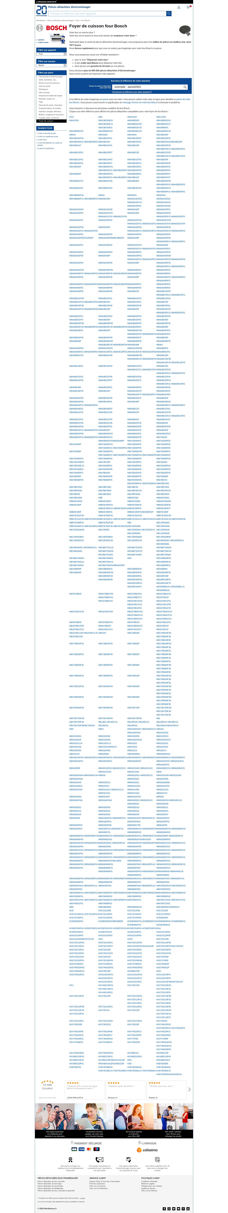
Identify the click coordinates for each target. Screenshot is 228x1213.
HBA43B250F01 (76, 163)
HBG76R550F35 (76, 697)
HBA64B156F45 (76, 391)
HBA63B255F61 (134, 327)
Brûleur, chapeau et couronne (51, 115)
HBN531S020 (133, 793)
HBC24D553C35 (105, 540)
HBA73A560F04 (105, 458)
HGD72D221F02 (134, 953)
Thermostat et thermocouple (51, 77)
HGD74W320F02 (105, 967)
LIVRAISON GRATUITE (46, 2)
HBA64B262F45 (134, 437)
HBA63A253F (104, 227)
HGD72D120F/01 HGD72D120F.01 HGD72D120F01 (76, 946)
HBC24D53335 (133, 526)
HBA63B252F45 (134, 316)
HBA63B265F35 (134, 341)
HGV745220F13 (134, 1031)
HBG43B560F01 (105, 569)
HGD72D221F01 (105, 953)
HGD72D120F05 (134, 942)
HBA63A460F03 (134, 288)
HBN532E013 (75, 811)
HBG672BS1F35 (105, 611)
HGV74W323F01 (76, 1053)
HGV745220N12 (76, 1039)
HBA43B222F (133, 152)
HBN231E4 (132, 747)
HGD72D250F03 (76, 960)
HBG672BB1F (75, 594)
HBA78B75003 (104, 490)
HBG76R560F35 (76, 708)
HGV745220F (133, 1024)
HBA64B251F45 (134, 423)
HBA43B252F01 (134, 167)
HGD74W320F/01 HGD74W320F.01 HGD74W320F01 (77, 971)
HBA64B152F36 (134, 377)
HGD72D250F (162, 957)
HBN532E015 (104, 811)
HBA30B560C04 (134, 131)
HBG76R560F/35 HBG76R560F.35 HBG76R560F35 (163, 700)
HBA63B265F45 (163, 341)
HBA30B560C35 (163, 131)
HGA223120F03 (105, 935)
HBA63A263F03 (105, 252)
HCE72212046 (104, 910)
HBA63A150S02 (163, 202)
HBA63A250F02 (105, 220)
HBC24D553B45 (163, 537)
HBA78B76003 (133, 494)
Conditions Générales (149, 1181)
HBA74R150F (104, 462)
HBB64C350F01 (105, 512)
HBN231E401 (162, 747)
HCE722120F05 (134, 918)
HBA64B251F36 (105, 423)
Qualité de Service (148, 1188)
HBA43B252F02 (163, 167)
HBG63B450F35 (134, 572)
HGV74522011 (104, 1024)
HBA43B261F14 (76, 181)
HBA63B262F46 (105, 337)
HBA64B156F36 (163, 387)
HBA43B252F (75, 167)
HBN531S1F (161, 793)
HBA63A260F (133, 238)
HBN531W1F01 (134, 797)
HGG (158, 971)
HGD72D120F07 (105, 946)
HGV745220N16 (105, 1039)
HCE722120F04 (105, 918)
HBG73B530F (133, 643)
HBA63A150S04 (76, 209)
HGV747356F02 (105, 1042)
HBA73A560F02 (163, 455)
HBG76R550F (133, 686)
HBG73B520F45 (105, 643)
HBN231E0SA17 (163, 740)
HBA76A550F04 (163, 466)
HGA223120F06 (134, 935)
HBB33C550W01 (163, 501)
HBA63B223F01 (134, 302)
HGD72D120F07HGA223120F (140, 946)
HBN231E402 (75, 750)
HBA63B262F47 (134, 337)
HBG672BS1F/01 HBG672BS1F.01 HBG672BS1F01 (134, 604)
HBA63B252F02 (105, 316)
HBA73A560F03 (76, 458)
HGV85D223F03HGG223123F (111, 1060)
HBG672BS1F (162, 597)
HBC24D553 (103, 530)
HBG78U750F (133, 708)
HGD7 (130, 939)
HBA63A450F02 (163, 270)
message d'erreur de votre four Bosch (139, 102)
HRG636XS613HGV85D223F (111, 1063)
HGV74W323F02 (105, 1053)
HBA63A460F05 (76, 291)
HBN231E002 (162, 732)
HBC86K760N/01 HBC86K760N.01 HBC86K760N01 (76, 561)
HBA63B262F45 (76, 337)
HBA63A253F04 (134, 234)
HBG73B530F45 (105, 654)
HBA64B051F (162, 348)
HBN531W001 (75, 797)
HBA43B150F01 (105, 138)
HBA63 (101, 195)
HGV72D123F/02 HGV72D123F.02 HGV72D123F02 (163, 999)
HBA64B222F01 (76, 419)
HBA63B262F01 (163, 330)
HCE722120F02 (134, 914)
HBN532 (160, 797)
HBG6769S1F (162, 629)
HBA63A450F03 (134, 273)
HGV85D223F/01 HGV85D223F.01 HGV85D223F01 (76, 1060)
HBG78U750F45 (105, 718)
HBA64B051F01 (163, 352)
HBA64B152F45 (163, 377)
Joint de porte (44, 86)
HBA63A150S (104, 199)
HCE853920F (162, 918)
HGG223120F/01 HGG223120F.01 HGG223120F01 (105, 978)
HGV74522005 (75, 1024)
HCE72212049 (133, 910)
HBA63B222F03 (163, 298)
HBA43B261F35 (105, 181)
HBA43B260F (75, 174)
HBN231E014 (162, 736)
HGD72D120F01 (105, 942)
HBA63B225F (162, 302)
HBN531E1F (103, 786)
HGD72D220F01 (134, 950)
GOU (71, 117)
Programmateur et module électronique (50, 108)
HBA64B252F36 (163, 426)
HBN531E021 (133, 782)
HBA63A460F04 (163, 288)
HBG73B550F (133, 654)
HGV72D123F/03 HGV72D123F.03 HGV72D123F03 (76, 1010)
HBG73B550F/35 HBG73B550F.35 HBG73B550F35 (163, 658)
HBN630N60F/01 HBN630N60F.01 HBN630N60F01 (105, 868)
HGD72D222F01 (134, 957)
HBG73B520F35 (76, 643)
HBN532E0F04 (75, 825)
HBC (129, 522)
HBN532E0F (74, 818)
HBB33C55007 (104, 501)
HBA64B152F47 (105, 380)
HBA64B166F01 (76, 409)
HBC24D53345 (162, 526)
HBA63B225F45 (134, 305)
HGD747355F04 (134, 964)
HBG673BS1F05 (76, 626)
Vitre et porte (44, 92)
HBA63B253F (104, 320)
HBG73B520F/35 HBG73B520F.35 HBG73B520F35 (163, 636)
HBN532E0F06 (104, 825)
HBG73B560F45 (105, 676)
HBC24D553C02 (76, 540)
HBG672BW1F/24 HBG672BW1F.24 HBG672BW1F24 (164, 615)
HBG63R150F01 (163, 579)
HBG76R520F (133, 676)
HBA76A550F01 (105, 466)
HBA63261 (161, 195)
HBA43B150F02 (134, 138)
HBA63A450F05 (76, 277)
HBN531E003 (75, 782)
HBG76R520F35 (76, 686)
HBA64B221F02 (76, 412)
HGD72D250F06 (134, 960)
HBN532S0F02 (75, 829)
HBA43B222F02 (105, 159)
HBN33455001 (133, 754)
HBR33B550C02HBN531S (167, 907)
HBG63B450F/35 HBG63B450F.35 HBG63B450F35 (105, 576)
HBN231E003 (75, 736)
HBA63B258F (162, 327)
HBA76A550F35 (163, 469)
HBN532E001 (75, 807)
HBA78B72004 (104, 487)
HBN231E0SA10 (134, 740)
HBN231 (160, 729)
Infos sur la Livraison (97, 1186)
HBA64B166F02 (105, 409)
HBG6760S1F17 (134, 629)
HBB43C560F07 (163, 508)
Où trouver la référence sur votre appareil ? (132, 92)
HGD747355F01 (76, 964)
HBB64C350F (75, 512)
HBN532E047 (162, 814)
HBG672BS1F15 (163, 608)
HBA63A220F (133, 209)
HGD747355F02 (105, 964)
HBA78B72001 (162, 483)
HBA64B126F (162, 355)
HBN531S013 (162, 789)
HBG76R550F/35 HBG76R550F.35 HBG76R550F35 (163, 690)
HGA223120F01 (163, 932)
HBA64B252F (162, 423)
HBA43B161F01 (105, 145)
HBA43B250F (162, 159)
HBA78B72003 (75, 487)
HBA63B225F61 (163, 305)
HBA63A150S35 (105, 209)
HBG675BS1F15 (76, 629)
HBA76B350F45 (134, 476)
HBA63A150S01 (163, 199)
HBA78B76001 (104, 494)
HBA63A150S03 (163, 206)
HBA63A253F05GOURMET (81, 238)
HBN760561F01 (134, 900)
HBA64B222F (133, 412)
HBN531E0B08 (163, 782)
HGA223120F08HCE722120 (81, 939)
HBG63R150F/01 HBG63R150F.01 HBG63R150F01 (134, 583)
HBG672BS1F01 (163, 601)
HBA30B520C (133, 120)
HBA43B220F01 (76, 152)
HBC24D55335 (162, 530)
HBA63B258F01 (76, 330)
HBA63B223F (104, 302)
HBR (71, 907)
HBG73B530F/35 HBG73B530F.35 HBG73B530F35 (163, 647)
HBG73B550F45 (105, 665)
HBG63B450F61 (134, 576)
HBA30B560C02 (105, 131)
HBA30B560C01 (76, 131)
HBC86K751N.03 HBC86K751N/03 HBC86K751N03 (105, 551)
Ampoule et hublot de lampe (50, 96)
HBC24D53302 (162, 522)
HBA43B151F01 (134, 142)
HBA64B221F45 (105, 412)
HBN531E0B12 (75, 786)
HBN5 (159, 772)
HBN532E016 (133, 811)
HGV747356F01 (76, 1042)
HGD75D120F (104, 971)
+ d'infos (82, 1198)
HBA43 (72, 135)
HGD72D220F (104, 950)
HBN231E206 (75, 747)
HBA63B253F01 (134, 320)
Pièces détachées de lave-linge (49, 1184)
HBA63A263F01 (163, 248)
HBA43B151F (104, 142)
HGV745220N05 (163, 1035)
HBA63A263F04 (134, 252)
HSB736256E (162, 1063)
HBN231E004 (104, 736)
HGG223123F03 (163, 978)
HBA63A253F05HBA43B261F (111, 238)
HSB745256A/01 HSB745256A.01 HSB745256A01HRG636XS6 (169, 1070)
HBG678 (102, 633)
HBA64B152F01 (76, 377)
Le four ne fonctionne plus (47, 133)
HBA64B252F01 (105, 426)
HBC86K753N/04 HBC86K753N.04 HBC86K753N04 (163, 551)
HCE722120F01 (105, 914)
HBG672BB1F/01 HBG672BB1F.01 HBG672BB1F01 (105, 597)
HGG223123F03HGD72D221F (169, 982)
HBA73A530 (161, 437)
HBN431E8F (74, 768)
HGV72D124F (133, 1010)
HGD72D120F (162, 939)
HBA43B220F (133, 145)
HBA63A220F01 (163, 209)
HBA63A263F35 (76, 256)
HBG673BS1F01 (163, 622)
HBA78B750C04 (134, 490)
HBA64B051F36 (105, 355)
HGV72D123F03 (163, 1007)
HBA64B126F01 (76, 366)
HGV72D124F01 (76, 1021)
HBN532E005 (104, 807)
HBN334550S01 (163, 754)
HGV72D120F (133, 985)
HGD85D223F (133, 971)
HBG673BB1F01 (105, 622)
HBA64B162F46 (105, 398)
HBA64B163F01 (105, 401)
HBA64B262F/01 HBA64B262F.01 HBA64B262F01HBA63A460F (111, 437)
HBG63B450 (161, 569)
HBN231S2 (132, 750)
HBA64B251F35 (76, 423)
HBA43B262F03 (134, 188)
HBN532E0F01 (162, 818)
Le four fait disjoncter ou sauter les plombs (50, 144)
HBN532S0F (161, 825)
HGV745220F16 (76, 1035)
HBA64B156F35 (134, 387)
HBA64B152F (162, 366)
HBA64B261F (104, 430)
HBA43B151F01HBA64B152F (169, 142)
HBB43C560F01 (134, 508)
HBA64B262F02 (163, 433)
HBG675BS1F (162, 626)
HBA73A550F (75, 444)
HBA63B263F (162, 337)
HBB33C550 (132, 498)
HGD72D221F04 (76, 957)
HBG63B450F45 (163, 572)
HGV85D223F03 (163, 1056)
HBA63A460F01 (134, 284)
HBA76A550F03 (134, 466)
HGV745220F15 (163, 1031)
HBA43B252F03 (134, 170)
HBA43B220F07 (105, 152)
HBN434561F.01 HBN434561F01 (170, 768)
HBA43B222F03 (134, 159)
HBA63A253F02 (76, 234)
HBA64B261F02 (134, 430)
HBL (158, 718)
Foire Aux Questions (97, 1184)
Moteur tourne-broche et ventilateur (49, 83)
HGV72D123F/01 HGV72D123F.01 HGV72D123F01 (134, 999)
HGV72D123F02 (134, 1007)
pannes (41, 40)
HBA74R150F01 (134, 462)
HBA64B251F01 (163, 419)
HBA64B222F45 (105, 419)
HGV (71, 985)
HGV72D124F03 (134, 1021)
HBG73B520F (133, 633)
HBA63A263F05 (163, 252)
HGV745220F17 (105, 1035)
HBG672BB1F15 (163, 594)
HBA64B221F (133, 409)
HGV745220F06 (76, 1031)
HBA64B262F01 (134, 433)
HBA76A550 (161, 462)
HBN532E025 (75, 814)
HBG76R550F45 (105, 697)
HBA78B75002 (75, 490)
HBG (129, 558)
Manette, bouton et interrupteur (47, 99)
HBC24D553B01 (76, 537)
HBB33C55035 (133, 501)
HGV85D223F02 (134, 1056)
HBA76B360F (162, 476)
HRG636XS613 (163, 1060)
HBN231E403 (104, 750)
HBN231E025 (75, 740)
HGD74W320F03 (134, 967)
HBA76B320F (104, 473)
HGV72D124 (103, 1010)
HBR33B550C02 (134, 907)
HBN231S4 (161, 750)
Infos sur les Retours (149, 1191)
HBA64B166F (133, 401)
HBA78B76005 (75, 498)
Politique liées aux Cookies (151, 1186)
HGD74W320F (162, 964)
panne (106, 99)
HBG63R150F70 (163, 583)
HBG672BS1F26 (76, 611)
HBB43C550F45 (163, 505)
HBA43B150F (162, 135)
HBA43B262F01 (76, 188)
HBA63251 (132, 195)
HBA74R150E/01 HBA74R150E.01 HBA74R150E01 (76, 465)
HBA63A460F (133, 277)
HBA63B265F (75, 341)
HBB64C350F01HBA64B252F (140, 512)
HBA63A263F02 (76, 252)
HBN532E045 (133, 814)
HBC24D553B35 (134, 537)
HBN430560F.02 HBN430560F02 (170, 757)
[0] (188, 8)
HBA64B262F (162, 430)
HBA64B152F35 (105, 377)
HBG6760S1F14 (105, 629)
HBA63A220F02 (76, 213)
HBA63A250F (133, 213)
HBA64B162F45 (76, 398)
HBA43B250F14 (134, 163)
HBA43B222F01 (76, 159)
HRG (129, 1060)
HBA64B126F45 (105, 366)
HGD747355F (162, 960)
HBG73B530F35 (76, 654)
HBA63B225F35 (105, 305)
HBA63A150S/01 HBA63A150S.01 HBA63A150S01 (134, 202)
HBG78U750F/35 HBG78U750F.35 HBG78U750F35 (163, 711)
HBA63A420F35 (105, 263)
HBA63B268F (133, 345)
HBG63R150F (162, 576)
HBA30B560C (162, 127)
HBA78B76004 (162, 494)
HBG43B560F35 (134, 569)
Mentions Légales (148, 1184)
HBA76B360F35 (76, 480)
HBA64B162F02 (163, 394)
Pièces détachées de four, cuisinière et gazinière (56, 1191)
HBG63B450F (75, 572)
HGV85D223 (132, 1053)
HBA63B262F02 (163, 334)
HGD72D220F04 (76, 953)
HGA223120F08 (163, 935)
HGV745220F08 (105, 1031)
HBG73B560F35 (76, 676)
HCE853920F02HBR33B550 (110, 921)
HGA (158, 928)
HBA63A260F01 (76, 245)
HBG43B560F (75, 569)
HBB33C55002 (75, 501)
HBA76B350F (75, 476)
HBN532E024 (162, 811)
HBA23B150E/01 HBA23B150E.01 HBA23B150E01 (105, 124)
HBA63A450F (133, 263)
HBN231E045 (104, 740)
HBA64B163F (162, 398)
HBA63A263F (162, 245)
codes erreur (43, 42)
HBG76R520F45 (105, 686)
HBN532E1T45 (133, 825)
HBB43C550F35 (134, 505)
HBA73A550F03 (163, 444)
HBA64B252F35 (134, 426)
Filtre (41, 102)
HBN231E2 (132, 743)
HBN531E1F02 (162, 786)
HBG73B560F (133, 665)
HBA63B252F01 (76, 316)
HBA (100, 117)
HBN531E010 (104, 782)
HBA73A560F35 (163, 458)
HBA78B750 (132, 487)
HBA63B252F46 (163, 316)
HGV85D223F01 (105, 1056)
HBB (100, 498)
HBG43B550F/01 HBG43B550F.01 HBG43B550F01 (163, 561)
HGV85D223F (162, 1053)
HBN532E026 (104, 814)
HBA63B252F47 (76, 320)
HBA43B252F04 (163, 170)
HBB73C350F (162, 512)
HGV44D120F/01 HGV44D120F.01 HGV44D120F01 (105, 989)
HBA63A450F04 (163, 273)
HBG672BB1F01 (134, 594)
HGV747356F (162, 1039)
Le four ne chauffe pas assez (48, 136)
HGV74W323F (133, 1042)
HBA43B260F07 (163, 174)
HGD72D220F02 (163, 950)
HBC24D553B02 (105, 537)
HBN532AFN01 (76, 800)
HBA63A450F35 (105, 277)
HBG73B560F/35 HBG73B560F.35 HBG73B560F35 (163, 668)
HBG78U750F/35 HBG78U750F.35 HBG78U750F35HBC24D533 (82, 722)
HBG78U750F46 (134, 718)
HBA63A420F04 (76, 263)
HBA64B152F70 (134, 380)
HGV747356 (132, 1039)
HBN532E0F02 (162, 821)
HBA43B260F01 (134, 174)
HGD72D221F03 (163, 953)
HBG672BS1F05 (163, 604)
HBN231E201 (162, 743)
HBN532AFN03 (105, 800)
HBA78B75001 (162, 487)
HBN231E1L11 (104, 743)
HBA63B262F (104, 330)
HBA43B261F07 (163, 177)
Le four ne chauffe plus (46, 148)
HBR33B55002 (104, 907)
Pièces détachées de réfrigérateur (50, 1188)
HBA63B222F (133, 291)
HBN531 (102, 775)
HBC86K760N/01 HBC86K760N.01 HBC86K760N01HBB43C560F (111, 561)
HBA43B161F (75, 145)
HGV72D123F (104, 996)
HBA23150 (74, 120)
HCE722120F (162, 910)
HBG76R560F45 (105, 708)
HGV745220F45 (134, 1035)
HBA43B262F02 (105, 188)
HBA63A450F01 (134, 270)
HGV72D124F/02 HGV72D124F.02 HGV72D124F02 (163, 1013)
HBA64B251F (133, 419)
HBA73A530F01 (134, 441)
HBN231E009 (133, 736)
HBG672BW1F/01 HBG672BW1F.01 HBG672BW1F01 (135, 615)
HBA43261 (132, 135)
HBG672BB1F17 (134, 597)
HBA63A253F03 (105, 234)
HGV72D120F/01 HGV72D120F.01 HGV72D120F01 (163, 989)
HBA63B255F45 (163, 323)
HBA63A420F (104, 256)
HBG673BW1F (104, 626)
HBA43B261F (133, 177)
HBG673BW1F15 (134, 626)
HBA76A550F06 (134, 469)
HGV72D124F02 (105, 1021)
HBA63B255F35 (134, 323)
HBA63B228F (104, 309)
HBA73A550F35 (163, 448)
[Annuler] (65, 54)
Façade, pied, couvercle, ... (50, 118)
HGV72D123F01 (105, 1007)
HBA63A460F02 (163, 284)
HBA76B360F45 (105, 480)
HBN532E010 (133, 807)
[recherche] (169, 13)
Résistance (43, 89)
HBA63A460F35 (105, 291)
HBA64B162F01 (163, 391)
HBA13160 (161, 117)
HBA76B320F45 (163, 473)
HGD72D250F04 (105, 960)
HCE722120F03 (163, 914)
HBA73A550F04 (134, 448)
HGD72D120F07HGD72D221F (169, 946)
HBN (71, 729)
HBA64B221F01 (163, 409)
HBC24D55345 (162, 533)
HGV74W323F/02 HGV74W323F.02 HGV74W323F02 (164, 1045)
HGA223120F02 (76, 935)
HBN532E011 (162, 807)
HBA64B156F (75, 387)
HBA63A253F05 (163, 234)
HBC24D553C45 (134, 540)
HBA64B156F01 (105, 387)
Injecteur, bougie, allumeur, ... (51, 111)
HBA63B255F (162, 320)
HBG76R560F (133, 697)
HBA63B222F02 (134, 298)
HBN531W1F (104, 797)
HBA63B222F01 (105, 298)
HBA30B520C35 (134, 127)
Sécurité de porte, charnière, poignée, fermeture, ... (51, 105)
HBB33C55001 (162, 498)
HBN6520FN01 (104, 886)
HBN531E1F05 (75, 789)
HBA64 (159, 345)
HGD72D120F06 (163, 942)
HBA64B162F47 (134, 398)
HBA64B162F (104, 391)
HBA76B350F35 (105, 476)
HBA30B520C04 (134, 124)
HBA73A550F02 (134, 444)
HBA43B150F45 (163, 138)
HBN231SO (74, 754)
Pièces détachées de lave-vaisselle (51, 1181)
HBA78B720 (161, 480)
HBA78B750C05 (163, 490)
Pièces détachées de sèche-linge (50, 1186)
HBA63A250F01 (76, 220)
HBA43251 (103, 135)
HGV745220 (161, 1021)
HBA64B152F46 (76, 380)
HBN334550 (103, 754)
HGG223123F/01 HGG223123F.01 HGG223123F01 (134, 978)
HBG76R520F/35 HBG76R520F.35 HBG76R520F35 (163, 679)
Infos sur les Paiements (98, 1188)
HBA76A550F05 (105, 469)
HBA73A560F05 (134, 458)
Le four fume (42, 140)
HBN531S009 (133, 789)
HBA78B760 (74, 494)
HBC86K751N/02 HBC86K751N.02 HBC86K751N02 (134, 551)
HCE (71, 910)
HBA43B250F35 (163, 163)
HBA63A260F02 (105, 245)
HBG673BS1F (133, 622)
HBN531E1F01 (133, 786)
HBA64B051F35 (76, 355)
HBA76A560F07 (76, 473)
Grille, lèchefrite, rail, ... (48, 80)
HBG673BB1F (75, 622)
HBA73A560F (75, 451)
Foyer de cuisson (46, 121)
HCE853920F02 (76, 921)
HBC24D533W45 (76, 530)
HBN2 (101, 729)
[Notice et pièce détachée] (41, 11)
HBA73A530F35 (163, 441)
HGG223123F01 (163, 974)
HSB (129, 1063)
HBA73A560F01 (163, 451)
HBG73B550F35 (76, 665)
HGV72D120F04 (76, 996)
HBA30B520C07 (163, 124)
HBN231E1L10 (75, 743)
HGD (100, 939)
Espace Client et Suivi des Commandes (104, 1181)
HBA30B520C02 (163, 120)
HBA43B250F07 (105, 163)
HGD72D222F (104, 957)
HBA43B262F (133, 181)
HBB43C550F (75, 505)
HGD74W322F (162, 967)
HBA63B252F (133, 309)
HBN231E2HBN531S (107, 747)
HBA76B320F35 (134, 473)
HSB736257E (75, 1067)
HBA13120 (132, 117)
